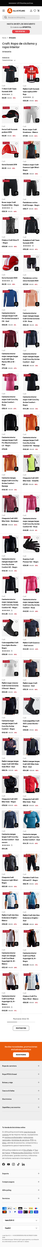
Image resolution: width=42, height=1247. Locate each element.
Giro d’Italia (27, 1150)
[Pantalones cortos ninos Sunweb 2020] (31, 263)
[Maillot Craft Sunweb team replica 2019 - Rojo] (31, 74)
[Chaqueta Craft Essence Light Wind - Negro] (10, 862)
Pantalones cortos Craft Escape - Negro (31, 203)
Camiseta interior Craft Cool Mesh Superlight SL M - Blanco (8, 1000)
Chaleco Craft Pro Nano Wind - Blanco (30, 997)
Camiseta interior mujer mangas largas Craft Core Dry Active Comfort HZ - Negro (10, 603)
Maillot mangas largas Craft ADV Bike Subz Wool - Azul (31, 764)
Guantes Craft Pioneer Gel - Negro (30, 560)
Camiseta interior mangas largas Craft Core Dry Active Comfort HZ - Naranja (31, 441)
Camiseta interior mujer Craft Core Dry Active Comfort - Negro (31, 401)
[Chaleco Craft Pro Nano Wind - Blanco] (31, 981)
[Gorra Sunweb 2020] (10, 263)
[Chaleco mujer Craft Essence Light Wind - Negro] (31, 150)
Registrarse (21, 1055)
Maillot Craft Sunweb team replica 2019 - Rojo (31, 91)
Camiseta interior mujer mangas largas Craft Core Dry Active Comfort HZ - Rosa (31, 522)
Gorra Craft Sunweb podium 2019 (9, 130)
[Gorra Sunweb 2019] (10, 149)
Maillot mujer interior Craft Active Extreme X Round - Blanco (10, 685)
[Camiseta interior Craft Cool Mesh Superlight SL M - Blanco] (10, 981)
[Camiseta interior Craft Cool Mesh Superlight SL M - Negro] (31, 938)
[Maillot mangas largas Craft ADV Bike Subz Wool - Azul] (31, 746)
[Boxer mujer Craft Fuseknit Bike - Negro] (10, 187)
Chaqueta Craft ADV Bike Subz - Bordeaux (10, 519)
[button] (38, 10)
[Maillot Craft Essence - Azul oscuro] (31, 628)
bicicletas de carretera (20, 1140)
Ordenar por (6, 57)
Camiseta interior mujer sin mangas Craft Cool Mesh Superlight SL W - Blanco (9, 958)
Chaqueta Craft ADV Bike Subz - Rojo (31, 800)
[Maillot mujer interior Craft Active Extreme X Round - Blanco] (10, 668)
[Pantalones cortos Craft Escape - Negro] (31, 187)
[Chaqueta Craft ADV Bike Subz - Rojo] (31, 784)
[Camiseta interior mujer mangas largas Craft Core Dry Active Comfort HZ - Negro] (10, 584)
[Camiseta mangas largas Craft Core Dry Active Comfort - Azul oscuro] (10, 819)
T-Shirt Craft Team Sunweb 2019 (9, 90)
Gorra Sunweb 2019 (9, 164)
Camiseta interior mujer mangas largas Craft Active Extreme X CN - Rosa (31, 317)
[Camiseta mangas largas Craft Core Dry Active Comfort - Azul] (31, 819)
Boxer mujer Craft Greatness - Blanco (30, 130)
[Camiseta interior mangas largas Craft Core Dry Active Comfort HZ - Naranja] (31, 422)
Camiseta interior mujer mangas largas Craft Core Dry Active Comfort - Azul (31, 358)
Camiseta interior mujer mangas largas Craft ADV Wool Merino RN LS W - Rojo (10, 358)
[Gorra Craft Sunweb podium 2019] (10, 114)
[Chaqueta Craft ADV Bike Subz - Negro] (10, 784)
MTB (31, 1140)
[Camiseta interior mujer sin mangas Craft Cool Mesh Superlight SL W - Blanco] (10, 938)
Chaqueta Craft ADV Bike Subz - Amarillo (31, 479)
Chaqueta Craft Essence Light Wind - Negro (10, 880)
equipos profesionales (13, 1137)
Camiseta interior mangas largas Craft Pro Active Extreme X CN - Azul (10, 317)
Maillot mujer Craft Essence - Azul (30, 684)
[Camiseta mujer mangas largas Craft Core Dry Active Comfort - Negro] (10, 706)
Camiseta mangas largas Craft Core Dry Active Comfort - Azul (31, 837)
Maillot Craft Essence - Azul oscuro (31, 643)
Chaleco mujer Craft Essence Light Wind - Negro (31, 167)
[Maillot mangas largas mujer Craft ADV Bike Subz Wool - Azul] (10, 746)
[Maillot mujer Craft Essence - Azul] (31, 668)
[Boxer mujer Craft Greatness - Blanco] (31, 114)
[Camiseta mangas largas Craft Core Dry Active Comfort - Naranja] (10, 463)
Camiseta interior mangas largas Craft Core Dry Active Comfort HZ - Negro (9, 563)
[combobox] (21, 17)
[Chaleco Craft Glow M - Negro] (10, 225)
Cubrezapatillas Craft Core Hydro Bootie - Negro (10, 645)
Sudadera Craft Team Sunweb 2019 (31, 241)
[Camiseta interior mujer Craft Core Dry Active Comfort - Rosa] (10, 382)
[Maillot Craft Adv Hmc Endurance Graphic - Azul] (31, 900)
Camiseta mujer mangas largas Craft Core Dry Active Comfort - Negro (9, 725)
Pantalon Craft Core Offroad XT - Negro (30, 878)
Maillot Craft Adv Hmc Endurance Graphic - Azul (31, 918)
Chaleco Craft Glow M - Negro (10, 241)
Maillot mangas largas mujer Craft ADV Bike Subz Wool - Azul (10, 764)
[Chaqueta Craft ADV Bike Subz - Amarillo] (31, 463)
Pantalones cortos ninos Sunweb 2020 (30, 279)
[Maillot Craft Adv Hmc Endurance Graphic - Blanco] (10, 900)
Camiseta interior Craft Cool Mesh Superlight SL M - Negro (30, 957)
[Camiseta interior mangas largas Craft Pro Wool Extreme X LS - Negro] (10, 422)
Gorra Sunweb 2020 (9, 278)
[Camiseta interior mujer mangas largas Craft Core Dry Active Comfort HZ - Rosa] (31, 503)
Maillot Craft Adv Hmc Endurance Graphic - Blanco (10, 917)
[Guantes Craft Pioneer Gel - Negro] (31, 544)
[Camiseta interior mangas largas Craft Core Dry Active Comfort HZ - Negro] (10, 544)
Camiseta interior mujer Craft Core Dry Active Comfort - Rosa (10, 401)
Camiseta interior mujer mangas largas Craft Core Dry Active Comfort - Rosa (31, 603)
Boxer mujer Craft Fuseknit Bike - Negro (10, 203)
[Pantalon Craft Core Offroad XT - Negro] (31, 862)
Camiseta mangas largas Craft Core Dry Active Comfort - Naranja (10, 482)
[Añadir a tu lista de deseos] (16, 68)
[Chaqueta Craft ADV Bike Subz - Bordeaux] (10, 503)
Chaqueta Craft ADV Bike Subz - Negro (10, 800)
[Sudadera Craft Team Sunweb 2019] (31, 225)
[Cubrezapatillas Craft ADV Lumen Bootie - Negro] (31, 706)
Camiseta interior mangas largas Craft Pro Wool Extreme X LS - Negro (9, 441)
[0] (34, 10)
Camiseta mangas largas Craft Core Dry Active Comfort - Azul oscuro (10, 838)
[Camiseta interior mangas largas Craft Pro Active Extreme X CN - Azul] (10, 298)
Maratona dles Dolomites (22, 1153)
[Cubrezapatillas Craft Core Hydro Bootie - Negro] (10, 627)
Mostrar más (21, 1028)
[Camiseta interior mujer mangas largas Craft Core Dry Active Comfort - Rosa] (31, 584)
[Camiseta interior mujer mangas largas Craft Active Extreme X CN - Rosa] (31, 298)
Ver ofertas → (21, 31)
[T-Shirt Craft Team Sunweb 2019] (10, 74)
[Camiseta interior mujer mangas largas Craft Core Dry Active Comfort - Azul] (31, 339)
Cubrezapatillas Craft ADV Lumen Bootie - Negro (31, 723)
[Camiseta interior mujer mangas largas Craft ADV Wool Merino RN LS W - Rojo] (10, 339)
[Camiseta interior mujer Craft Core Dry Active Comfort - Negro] (31, 382)
